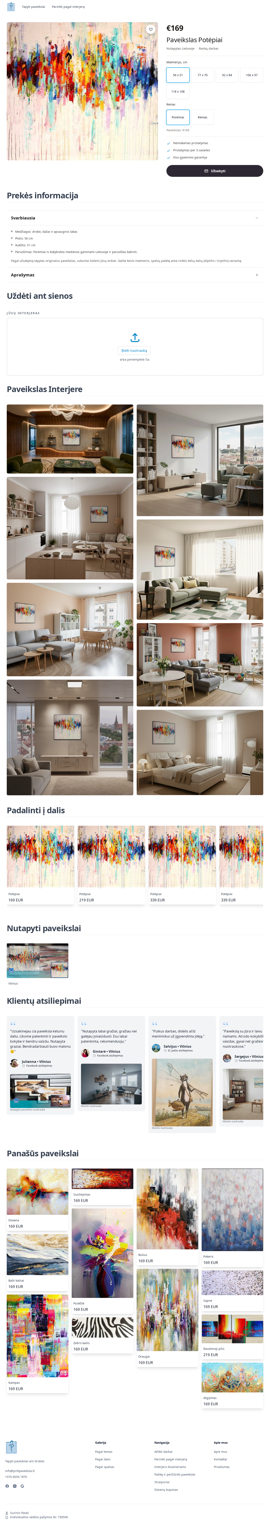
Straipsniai (162, 1482)
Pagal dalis (103, 1459)
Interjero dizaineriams (170, 1467)
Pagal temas (103, 1452)
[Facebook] (7, 1486)
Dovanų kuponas (166, 1490)
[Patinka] (150, 29)
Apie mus (220, 1452)
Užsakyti (218, 171)
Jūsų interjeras (23, 313)
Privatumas (222, 1467)
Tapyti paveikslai (33, 7)
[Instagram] (15, 1486)
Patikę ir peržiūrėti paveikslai (174, 1474)
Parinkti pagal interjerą (68, 7)
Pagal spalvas (104, 1467)
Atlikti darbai (163, 1452)
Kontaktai (220, 1459)
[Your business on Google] (22, 1486)
